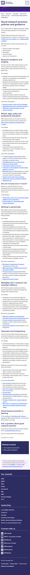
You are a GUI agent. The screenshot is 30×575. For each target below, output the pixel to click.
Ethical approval (7, 180)
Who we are (8, 13)
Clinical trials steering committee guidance (14, 178)
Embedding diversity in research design (13, 162)
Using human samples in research (12, 166)
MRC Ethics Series (8, 171)
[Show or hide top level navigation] (27, 3)
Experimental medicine (9, 325)
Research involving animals (10, 164)
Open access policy (8, 389)
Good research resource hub (12, 156)
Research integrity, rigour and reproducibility (15, 104)
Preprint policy (7, 392)
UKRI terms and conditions (9, 39)
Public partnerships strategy (10, 279)
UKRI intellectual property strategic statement (15, 106)
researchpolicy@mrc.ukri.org (12, 430)
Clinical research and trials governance (13, 177)
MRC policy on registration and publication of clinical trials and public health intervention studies (15, 405)
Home (2, 13)
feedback (12, 464)
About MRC (15, 13)
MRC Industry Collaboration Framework (13, 264)
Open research (7, 383)
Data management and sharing (11, 394)
